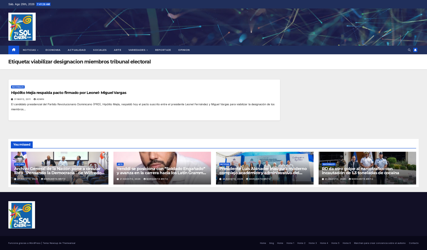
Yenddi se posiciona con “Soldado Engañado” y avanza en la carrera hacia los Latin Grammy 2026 (161, 172)
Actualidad (77, 49)
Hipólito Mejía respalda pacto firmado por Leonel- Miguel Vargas (68, 92)
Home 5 (335, 243)
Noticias (30, 49)
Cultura (19, 164)
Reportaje (163, 49)
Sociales (100, 49)
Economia (53, 49)
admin (40, 99)
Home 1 (290, 243)
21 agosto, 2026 (28, 179)
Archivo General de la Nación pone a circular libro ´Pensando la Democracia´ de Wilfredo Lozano (57, 172)
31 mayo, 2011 (22, 99)
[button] (409, 50)
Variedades (137, 49)
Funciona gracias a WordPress (24, 243)
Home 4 (324, 243)
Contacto (414, 243)
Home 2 (301, 243)
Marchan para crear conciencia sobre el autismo (380, 243)
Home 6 (347, 243)
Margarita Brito (55, 179)
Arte (117, 49)
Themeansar (69, 243)
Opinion (184, 49)
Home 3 (313, 243)
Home (263, 243)
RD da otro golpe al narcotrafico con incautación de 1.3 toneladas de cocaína (360, 170)
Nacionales (18, 87)
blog (271, 243)
